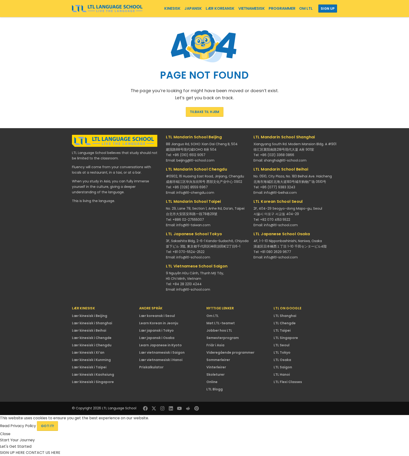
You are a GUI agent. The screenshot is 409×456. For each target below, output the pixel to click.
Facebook (145, 408)
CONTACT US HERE (43, 452)
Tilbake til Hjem (204, 111)
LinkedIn (171, 408)
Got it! (47, 426)
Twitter (154, 408)
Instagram (162, 408)
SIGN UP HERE (13, 452)
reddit (188, 408)
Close (5, 434)
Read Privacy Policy (18, 426)
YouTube (179, 408)
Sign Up (328, 8)
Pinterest (196, 408)
